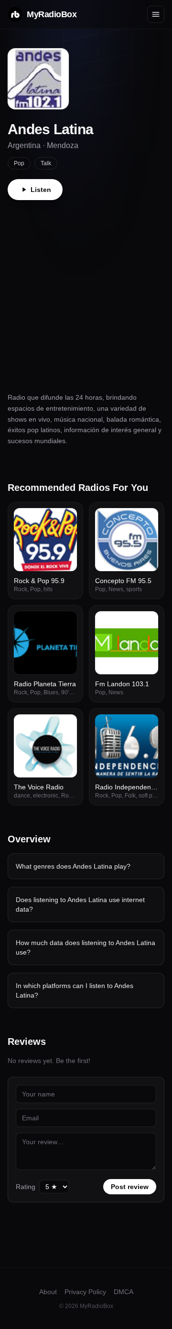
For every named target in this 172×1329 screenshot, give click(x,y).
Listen (41, 189)
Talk (46, 163)
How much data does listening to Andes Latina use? (85, 947)
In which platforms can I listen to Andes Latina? (74, 990)
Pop (19, 163)
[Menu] (155, 14)
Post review (130, 1187)
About (48, 1292)
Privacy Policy (85, 1292)
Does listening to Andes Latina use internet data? (80, 904)
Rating (25, 1187)
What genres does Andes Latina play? (73, 866)
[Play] (64, 520)
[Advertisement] (86, 291)
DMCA (123, 1292)
